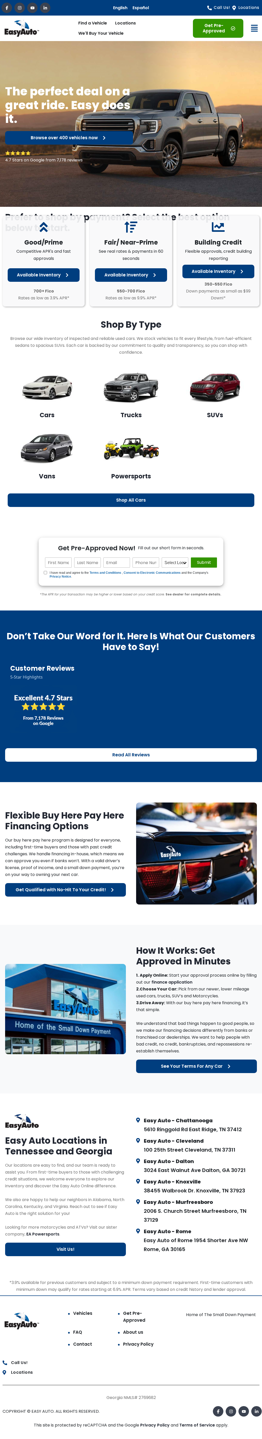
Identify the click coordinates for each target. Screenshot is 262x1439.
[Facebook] (7, 8)
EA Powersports (42, 1234)
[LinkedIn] (45, 8)
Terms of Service (197, 1425)
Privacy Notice (60, 576)
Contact (82, 1344)
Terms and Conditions (105, 573)
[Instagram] (19, 8)
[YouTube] (32, 8)
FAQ (77, 1332)
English (120, 8)
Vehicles (82, 1313)
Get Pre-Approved (134, 1316)
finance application (171, 982)
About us (133, 1332)
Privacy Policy (138, 1344)
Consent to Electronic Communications (152, 573)
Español (141, 8)
